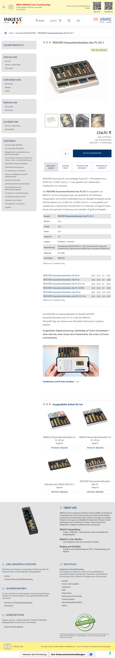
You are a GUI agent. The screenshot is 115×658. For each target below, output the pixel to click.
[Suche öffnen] (69, 20)
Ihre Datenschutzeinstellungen (68, 654)
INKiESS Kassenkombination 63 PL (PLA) (59, 438)
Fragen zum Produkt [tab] (82, 166)
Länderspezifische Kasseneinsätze (17, 183)
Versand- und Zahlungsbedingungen (18, 602)
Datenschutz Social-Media (72, 596)
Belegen (8, 87)
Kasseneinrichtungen (12, 180)
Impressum (66, 587)
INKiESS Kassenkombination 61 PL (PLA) (95, 438)
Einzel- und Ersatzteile (70, 584)
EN (78, 20)
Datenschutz (67, 593)
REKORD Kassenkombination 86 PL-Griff (63, 288)
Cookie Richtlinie (68, 599)
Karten (7, 91)
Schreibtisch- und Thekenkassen (16, 193)
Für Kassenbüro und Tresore (15, 170)
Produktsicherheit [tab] (102, 166)
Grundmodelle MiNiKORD (14, 148)
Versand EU (8, 605)
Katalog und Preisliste (70, 546)
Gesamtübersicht (14, 45)
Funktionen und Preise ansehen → (60, 381)
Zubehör (8, 207)
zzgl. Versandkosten (103, 139)
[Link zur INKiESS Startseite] (13, 20)
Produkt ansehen (59, 447)
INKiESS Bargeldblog (70, 529)
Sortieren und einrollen (13, 200)
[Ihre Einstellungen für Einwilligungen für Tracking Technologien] (110, 653)
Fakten (64, 605)
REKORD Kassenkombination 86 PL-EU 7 (63, 283)
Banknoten (9, 84)
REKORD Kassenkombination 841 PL (61, 292)
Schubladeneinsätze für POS (15, 196)
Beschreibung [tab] (51, 166)
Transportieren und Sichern (15, 203)
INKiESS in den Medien (71, 539)
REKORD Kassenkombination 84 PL (60, 275)
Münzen (8, 61)
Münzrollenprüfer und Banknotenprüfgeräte (13, 188)
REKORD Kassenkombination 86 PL (60, 279)
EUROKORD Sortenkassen (14, 167)
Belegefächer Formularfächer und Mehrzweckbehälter (17, 153)
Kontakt (65, 581)
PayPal (7, 576)
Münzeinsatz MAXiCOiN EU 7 (59, 484)
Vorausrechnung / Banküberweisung (18, 579)
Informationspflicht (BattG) (72, 602)
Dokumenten (9, 129)
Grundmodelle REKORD (13, 145)
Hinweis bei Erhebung (34, 654)
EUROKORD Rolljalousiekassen (16, 163)
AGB (63, 590)
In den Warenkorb (92, 152)
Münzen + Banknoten (12, 64)
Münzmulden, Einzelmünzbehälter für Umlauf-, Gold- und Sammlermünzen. (18, 159)
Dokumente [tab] (65, 166)
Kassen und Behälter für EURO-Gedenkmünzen (16, 175)
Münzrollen (9, 68)
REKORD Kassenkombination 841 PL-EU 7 (63, 296)
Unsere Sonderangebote (13, 627)
